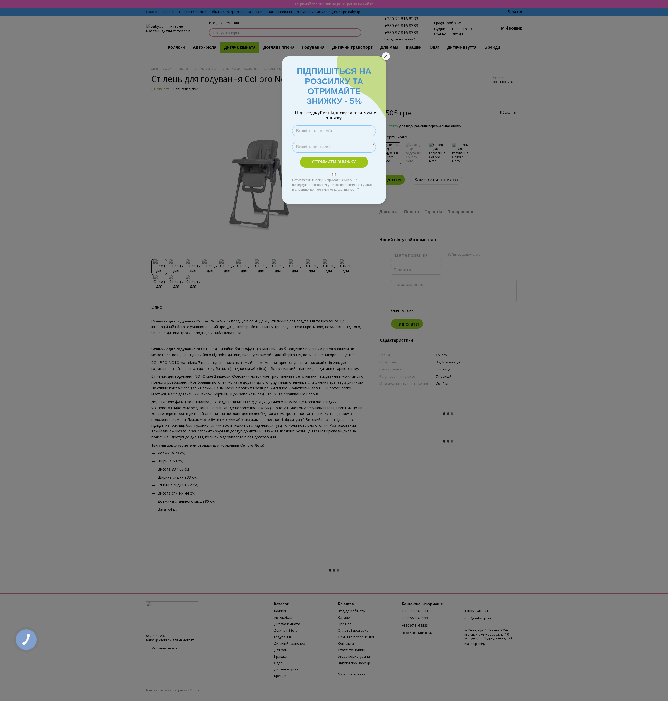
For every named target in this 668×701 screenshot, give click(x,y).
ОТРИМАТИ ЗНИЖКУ (334, 162)
